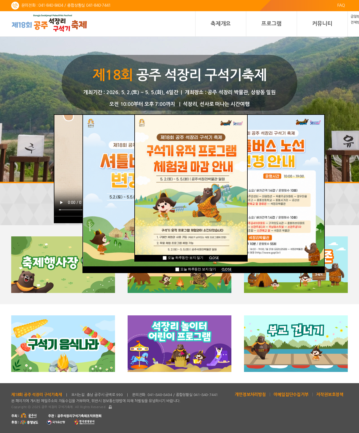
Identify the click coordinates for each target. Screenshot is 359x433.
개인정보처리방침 (250, 394)
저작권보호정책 (329, 394)
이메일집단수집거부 (290, 394)
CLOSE (227, 269)
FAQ (341, 5)
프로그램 (271, 23)
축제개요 (221, 23)
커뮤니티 (322, 23)
